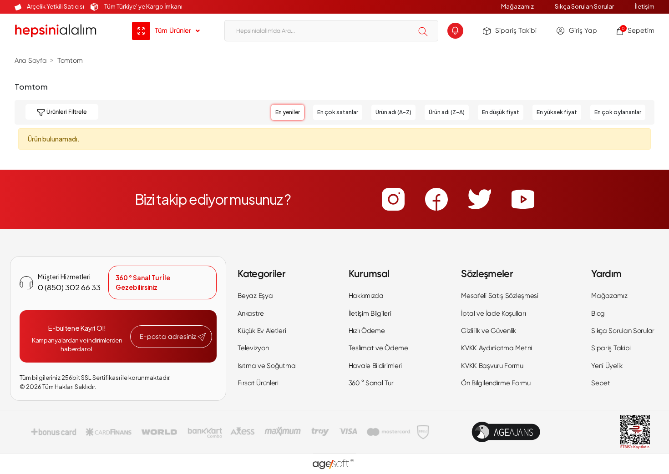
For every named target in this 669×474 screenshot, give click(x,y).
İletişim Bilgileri (370, 313)
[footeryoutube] (523, 199)
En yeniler (287, 112)
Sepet (600, 383)
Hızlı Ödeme (367, 331)
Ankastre (251, 313)
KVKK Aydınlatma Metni (496, 348)
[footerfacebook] (436, 199)
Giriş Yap (583, 30)
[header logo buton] (55, 30)
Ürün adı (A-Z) (393, 112)
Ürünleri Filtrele (66, 111)
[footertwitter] (479, 199)
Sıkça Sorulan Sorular (584, 6)
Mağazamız (517, 6)
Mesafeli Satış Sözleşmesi (499, 296)
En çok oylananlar (617, 112)
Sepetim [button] (638, 30)
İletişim (644, 6)
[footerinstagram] (393, 199)
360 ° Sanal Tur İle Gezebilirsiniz (143, 282)
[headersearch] (423, 31)
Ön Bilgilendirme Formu (495, 383)
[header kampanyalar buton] (455, 31)
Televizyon (253, 348)
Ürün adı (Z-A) (447, 112)
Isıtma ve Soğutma (266, 366)
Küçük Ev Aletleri (262, 331)
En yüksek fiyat (557, 112)
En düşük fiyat (500, 112)
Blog (598, 313)
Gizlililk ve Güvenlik (488, 331)
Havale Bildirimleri (375, 366)
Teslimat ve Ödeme (378, 348)
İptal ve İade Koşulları (493, 313)
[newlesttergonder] (202, 337)
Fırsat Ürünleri (258, 383)
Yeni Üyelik (607, 366)
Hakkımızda (366, 296)
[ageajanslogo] (505, 432)
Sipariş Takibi (516, 30)
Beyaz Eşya (255, 296)
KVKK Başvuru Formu (492, 366)
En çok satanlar (337, 112)
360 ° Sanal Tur (371, 383)
